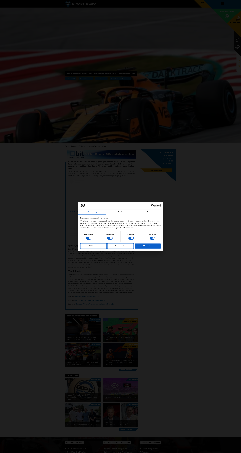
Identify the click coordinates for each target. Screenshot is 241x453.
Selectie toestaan (120, 246)
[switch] (110, 238)
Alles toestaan (147, 246)
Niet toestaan (93, 246)
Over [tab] (148, 212)
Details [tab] (120, 212)
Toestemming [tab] (92, 212)
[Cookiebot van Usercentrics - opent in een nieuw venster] (152, 205)
